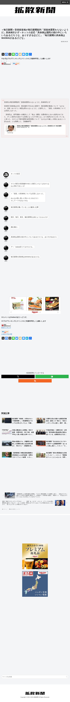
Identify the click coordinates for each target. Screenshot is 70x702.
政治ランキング (6, 327)
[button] (66, 677)
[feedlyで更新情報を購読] (52, 376)
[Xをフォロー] (18, 376)
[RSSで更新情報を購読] (35, 380)
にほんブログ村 (6, 334)
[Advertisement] (35, 23)
